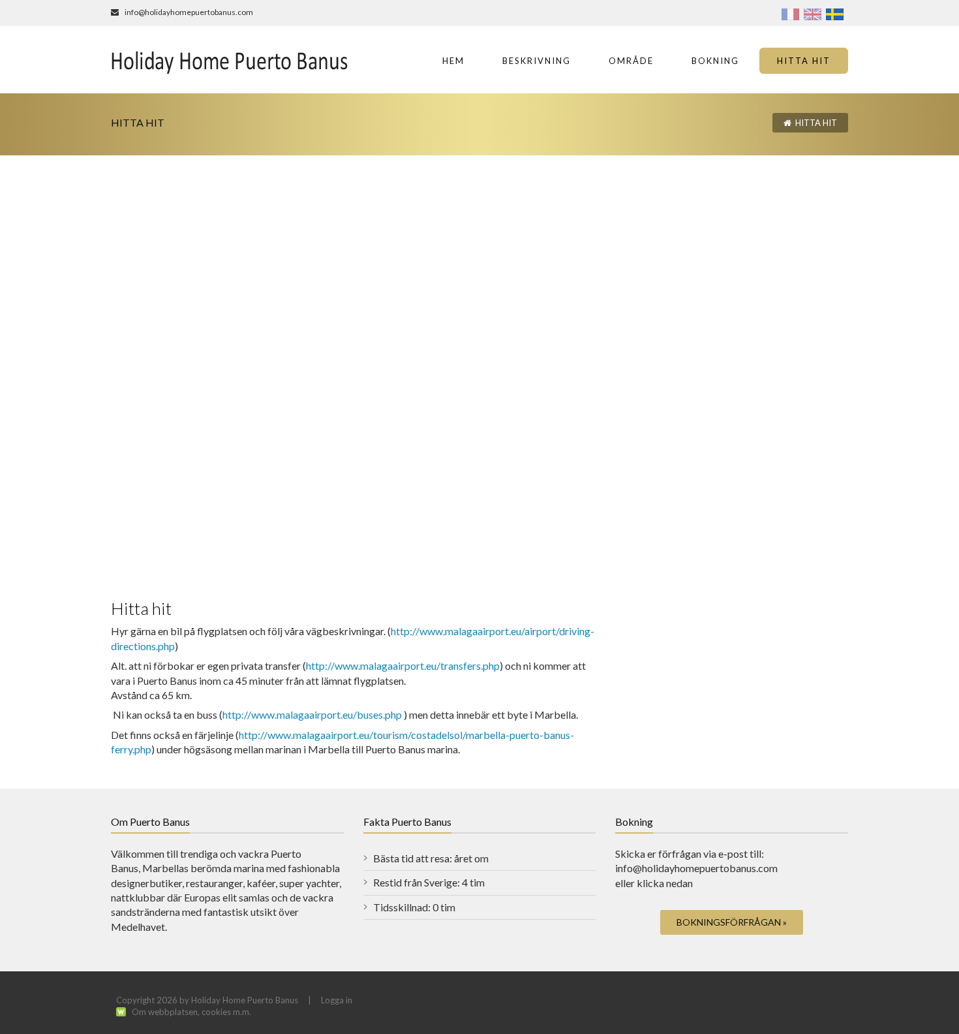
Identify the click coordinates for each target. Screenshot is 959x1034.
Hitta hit (816, 123)
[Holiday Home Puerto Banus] (230, 60)
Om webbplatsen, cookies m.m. (191, 1012)
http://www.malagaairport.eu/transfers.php (403, 665)
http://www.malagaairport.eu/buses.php (312, 714)
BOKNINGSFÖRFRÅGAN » (732, 922)
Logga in (336, 1000)
